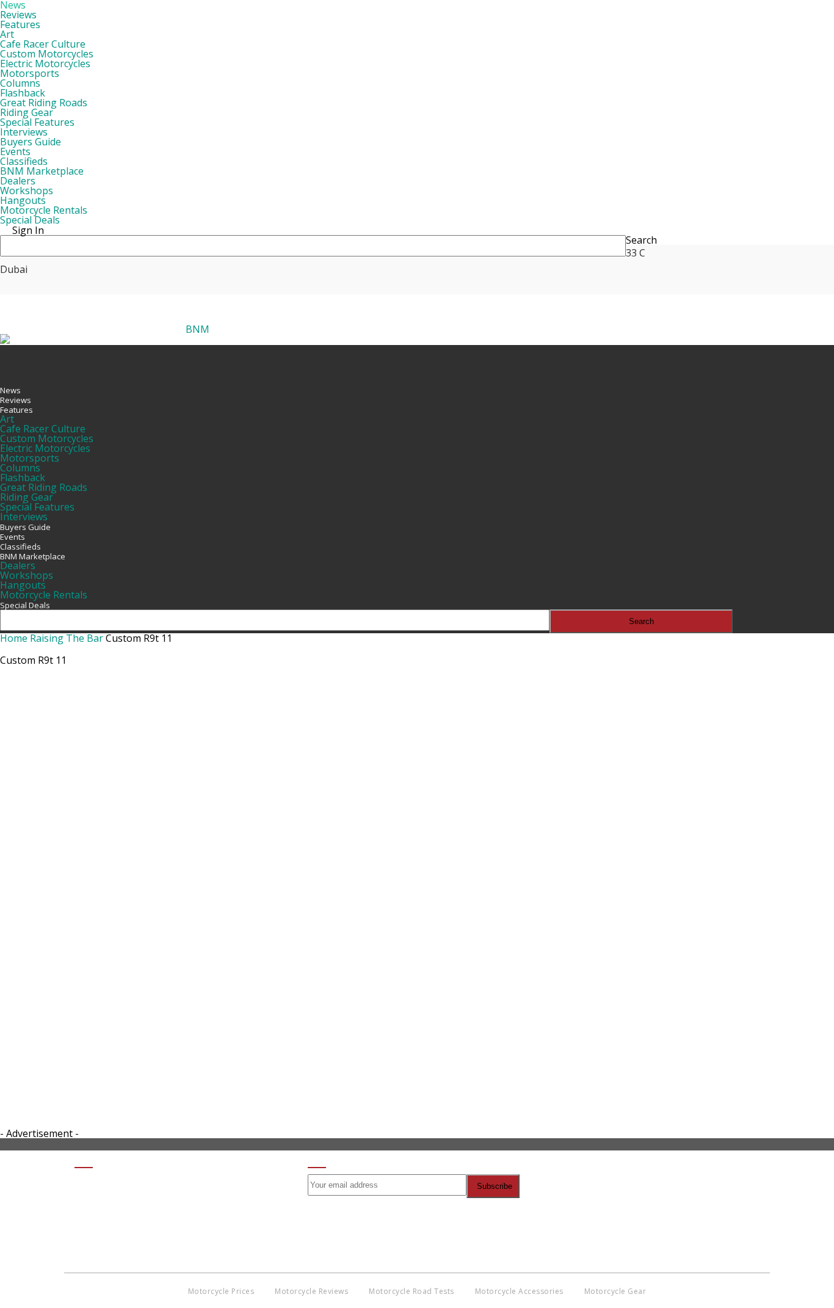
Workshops (26, 190)
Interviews (24, 132)
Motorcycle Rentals (43, 210)
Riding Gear (26, 112)
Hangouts (23, 200)
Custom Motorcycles (46, 53)
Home (13, 638)
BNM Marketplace (42, 171)
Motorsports (29, 73)
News (10, 390)
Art (7, 34)
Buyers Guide (30, 141)
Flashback (22, 93)
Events (15, 151)
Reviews (18, 14)
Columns (20, 83)
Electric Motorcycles (45, 63)
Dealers (17, 180)
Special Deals (30, 220)
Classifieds (24, 161)
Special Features (37, 122)
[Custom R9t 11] (201, 938)
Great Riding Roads (43, 102)
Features (20, 24)
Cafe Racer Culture (42, 44)
